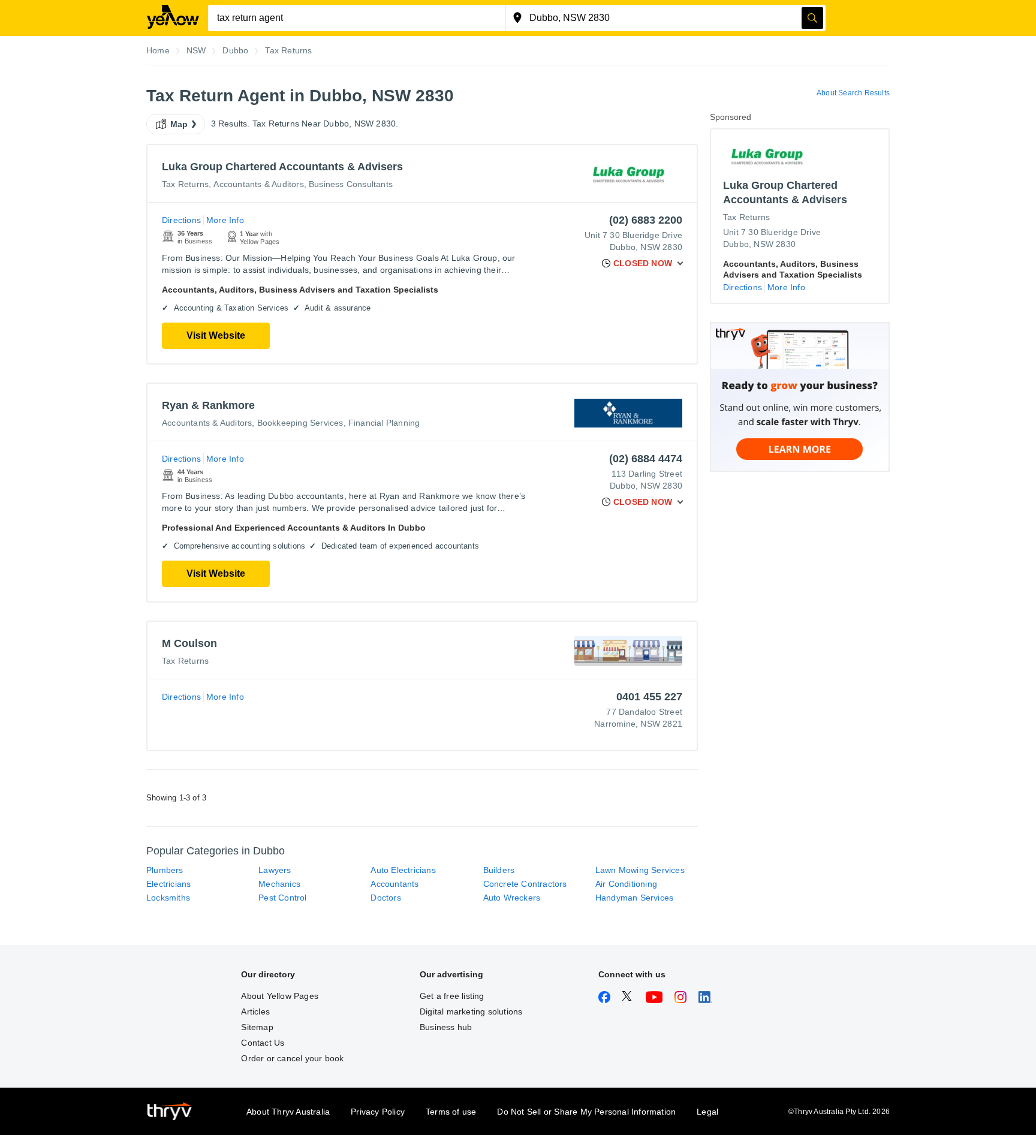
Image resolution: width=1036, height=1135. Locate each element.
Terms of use (451, 1111)
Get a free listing (452, 996)
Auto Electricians (403, 870)
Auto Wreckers (512, 897)
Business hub (446, 1027)
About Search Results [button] (853, 93)
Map (179, 124)
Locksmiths (168, 897)
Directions (181, 220)
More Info (225, 220)
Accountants (394, 884)
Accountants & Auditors (258, 184)
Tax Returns (185, 184)
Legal (707, 1111)
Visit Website (215, 335)
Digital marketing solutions (471, 1011)
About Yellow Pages (279, 996)
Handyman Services (634, 897)
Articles (255, 1011)
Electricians (168, 884)
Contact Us (262, 1042)
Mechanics (279, 884)
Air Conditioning (626, 884)
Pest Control (282, 897)
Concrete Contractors (525, 884)
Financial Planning (384, 422)
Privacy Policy (378, 1111)
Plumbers (164, 870)
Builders (499, 870)
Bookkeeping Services (300, 422)
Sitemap (257, 1027)
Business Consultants (351, 184)
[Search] (812, 18)
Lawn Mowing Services (640, 870)
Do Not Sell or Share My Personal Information (586, 1111)
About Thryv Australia (288, 1111)
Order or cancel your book (292, 1058)
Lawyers (274, 870)
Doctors (385, 897)
